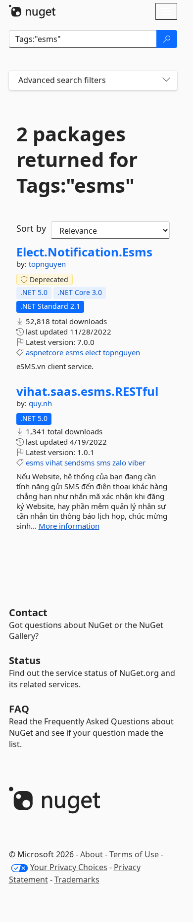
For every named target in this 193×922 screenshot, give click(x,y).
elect (93, 352)
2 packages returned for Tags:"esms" (77, 159)
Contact (28, 612)
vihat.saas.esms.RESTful (87, 391)
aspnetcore (44, 352)
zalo (119, 462)
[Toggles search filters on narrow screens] (166, 80)
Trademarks (76, 879)
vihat (54, 462)
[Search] (166, 39)
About (91, 854)
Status (25, 660)
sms (103, 462)
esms (74, 352)
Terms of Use (134, 854)
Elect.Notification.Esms (84, 252)
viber (136, 462)
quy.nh (40, 403)
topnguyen (47, 264)
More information (69, 526)
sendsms (79, 462)
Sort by (31, 228)
